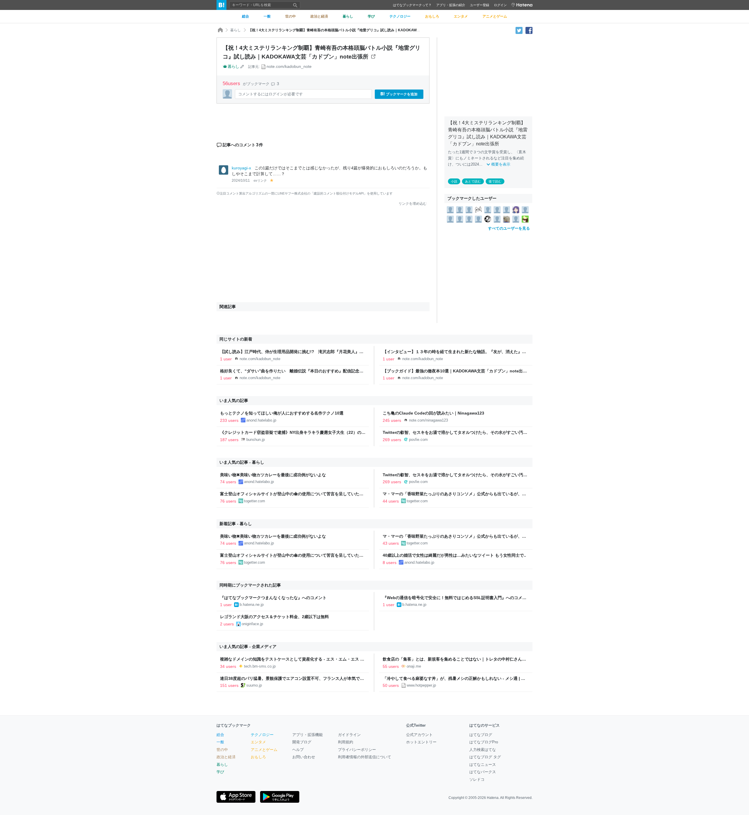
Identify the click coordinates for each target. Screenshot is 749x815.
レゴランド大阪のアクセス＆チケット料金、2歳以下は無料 (274, 616)
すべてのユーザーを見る (509, 228)
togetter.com (254, 501)
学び (220, 772)
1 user (226, 359)
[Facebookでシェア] (528, 30)
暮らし (235, 30)
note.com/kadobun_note (289, 66)
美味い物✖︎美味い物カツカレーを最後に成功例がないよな (273, 474)
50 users (391, 685)
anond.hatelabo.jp (261, 420)
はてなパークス (482, 772)
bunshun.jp (255, 439)
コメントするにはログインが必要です (270, 94)
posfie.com (418, 439)
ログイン (500, 5)
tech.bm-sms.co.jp (260, 666)
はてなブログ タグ (485, 757)
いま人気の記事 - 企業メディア (247, 646)
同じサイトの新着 (235, 339)
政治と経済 (226, 757)
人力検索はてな (482, 749)
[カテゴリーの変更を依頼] (242, 66)
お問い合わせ (303, 757)
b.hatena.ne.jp (252, 604)
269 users (392, 439)
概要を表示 (500, 164)
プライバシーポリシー (357, 749)
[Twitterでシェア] (519, 30)
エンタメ (258, 742)
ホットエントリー (421, 742)
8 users (389, 562)
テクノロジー (262, 735)
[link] (450, 209)
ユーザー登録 (479, 5)
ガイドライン (349, 735)
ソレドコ (477, 779)
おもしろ (258, 757)
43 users (391, 543)
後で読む (495, 181)
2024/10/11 (241, 180)
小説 (454, 181)
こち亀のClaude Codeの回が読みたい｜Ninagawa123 (433, 413)
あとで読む (473, 181)
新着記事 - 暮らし (235, 523)
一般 (220, 742)
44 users (391, 501)
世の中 (222, 749)
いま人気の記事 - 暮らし (241, 462)
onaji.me (414, 666)
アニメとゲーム (264, 749)
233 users (229, 420)
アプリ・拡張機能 (307, 735)
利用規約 (345, 742)
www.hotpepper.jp (421, 685)
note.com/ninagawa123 (428, 420)
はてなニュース (482, 764)
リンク (262, 180)
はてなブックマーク (234, 725)
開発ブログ (301, 742)
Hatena (493, 798)
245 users (392, 420)
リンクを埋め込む (412, 204)
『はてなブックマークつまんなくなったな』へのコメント (273, 597)
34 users (228, 666)
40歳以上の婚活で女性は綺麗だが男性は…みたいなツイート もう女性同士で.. (454, 555)
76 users (228, 501)
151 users (229, 685)
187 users (229, 439)
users (232, 83)
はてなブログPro (483, 742)
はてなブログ (480, 735)
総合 (220, 735)
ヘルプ (298, 749)
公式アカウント (419, 735)
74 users (228, 481)
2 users (227, 624)
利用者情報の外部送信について (364, 757)
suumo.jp (254, 685)
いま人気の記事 (233, 400)
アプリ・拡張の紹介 (450, 5)
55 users (391, 666)
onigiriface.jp (252, 624)
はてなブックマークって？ (412, 5)
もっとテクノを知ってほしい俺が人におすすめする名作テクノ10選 (281, 413)
